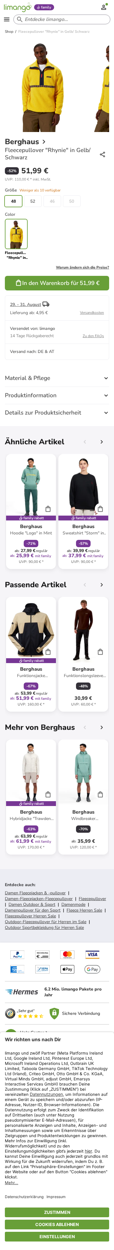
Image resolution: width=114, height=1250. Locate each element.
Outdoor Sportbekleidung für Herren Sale (44, 927)
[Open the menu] (6, 19)
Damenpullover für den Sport (32, 910)
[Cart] (48, 508)
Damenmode (73, 904)
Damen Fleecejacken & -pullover (35, 893)
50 (71, 201)
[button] (28, 179)
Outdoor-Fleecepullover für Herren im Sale (45, 922)
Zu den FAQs (93, 336)
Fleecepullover (92, 899)
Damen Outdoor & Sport (32, 904)
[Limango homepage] (18, 7)
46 (52, 201)
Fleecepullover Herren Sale (30, 916)
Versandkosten (92, 312)
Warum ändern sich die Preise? (82, 267)
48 (13, 201)
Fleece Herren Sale (84, 910)
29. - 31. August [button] (25, 304)
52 (32, 201)
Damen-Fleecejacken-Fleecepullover (39, 899)
